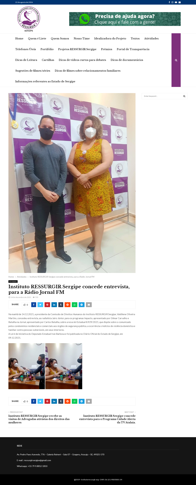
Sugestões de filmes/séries (32, 70)
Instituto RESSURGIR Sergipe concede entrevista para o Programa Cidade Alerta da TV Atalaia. (107, 419)
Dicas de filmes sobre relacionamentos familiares (88, 70)
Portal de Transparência (133, 49)
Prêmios (106, 49)
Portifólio (47, 49)
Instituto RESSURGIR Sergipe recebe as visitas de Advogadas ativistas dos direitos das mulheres (39, 419)
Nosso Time (82, 38)
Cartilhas (48, 59)
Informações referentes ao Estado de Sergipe (45, 81)
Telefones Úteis (25, 49)
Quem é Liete (37, 38)
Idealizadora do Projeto (110, 38)
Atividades (151, 38)
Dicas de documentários (127, 59)
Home (19, 38)
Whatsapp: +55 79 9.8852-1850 (32, 466)
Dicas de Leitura (26, 59)
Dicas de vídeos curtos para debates (82, 59)
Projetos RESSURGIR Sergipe (77, 49)
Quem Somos (60, 38)
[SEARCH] (184, 96)
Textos (135, 38)
